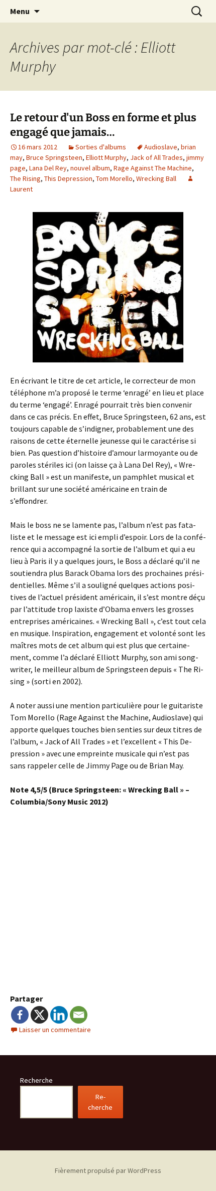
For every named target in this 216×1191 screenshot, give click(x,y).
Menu (20, 11)
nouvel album (90, 167)
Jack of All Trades (156, 157)
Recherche (36, 1080)
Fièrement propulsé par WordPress (108, 1170)
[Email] (78, 1015)
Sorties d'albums (100, 146)
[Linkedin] (59, 1015)
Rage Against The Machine (153, 167)
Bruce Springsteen (54, 157)
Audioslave (160, 146)
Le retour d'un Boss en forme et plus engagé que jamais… (103, 125)
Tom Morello (114, 178)
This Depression (68, 178)
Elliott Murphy (106, 157)
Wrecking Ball (156, 178)
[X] (39, 1015)
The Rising (25, 178)
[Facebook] (20, 1015)
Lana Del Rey (48, 167)
